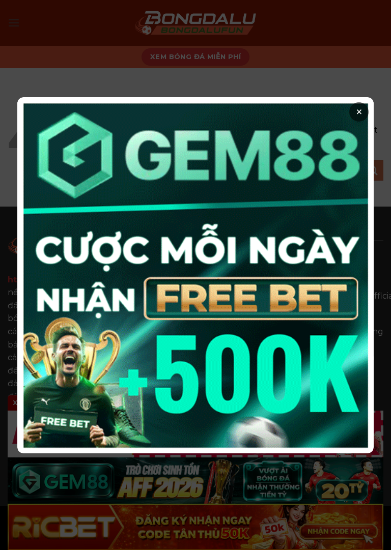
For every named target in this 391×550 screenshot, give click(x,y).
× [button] (359, 112)
